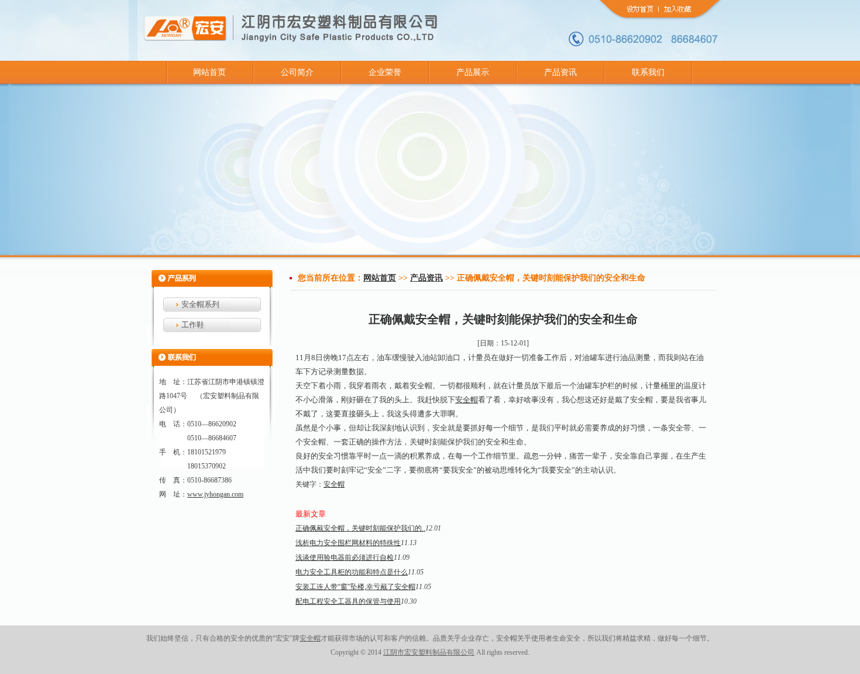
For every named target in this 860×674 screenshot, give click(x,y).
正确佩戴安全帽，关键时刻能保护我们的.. (360, 528)
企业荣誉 (385, 72)
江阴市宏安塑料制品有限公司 (428, 652)
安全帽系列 (200, 304)
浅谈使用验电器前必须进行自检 (344, 557)
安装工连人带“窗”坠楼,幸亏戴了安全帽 (355, 587)
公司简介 (297, 72)
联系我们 (648, 72)
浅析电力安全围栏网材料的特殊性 (348, 543)
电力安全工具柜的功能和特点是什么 (351, 572)
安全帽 (466, 399)
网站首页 (209, 72)
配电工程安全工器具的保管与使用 (348, 601)
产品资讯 (560, 72)
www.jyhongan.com (215, 494)
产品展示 (472, 72)
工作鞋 (192, 324)
